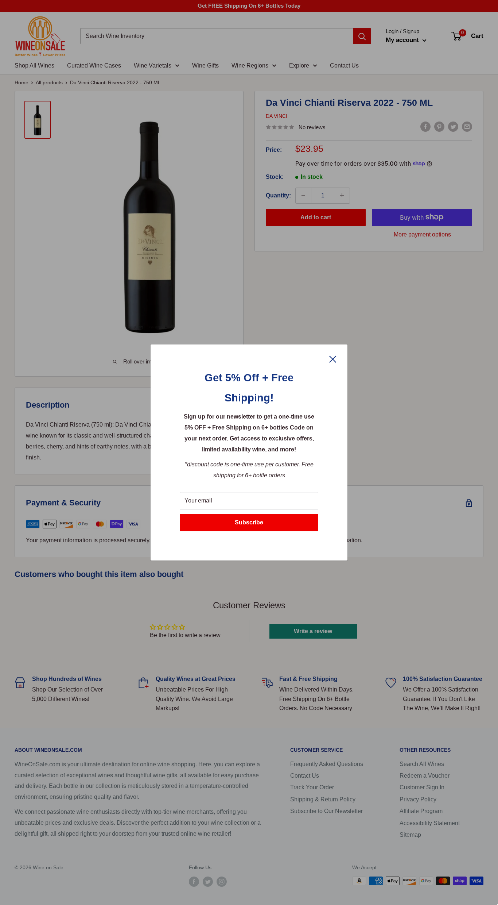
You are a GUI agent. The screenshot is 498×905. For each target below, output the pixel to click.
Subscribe (249, 522)
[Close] (332, 358)
